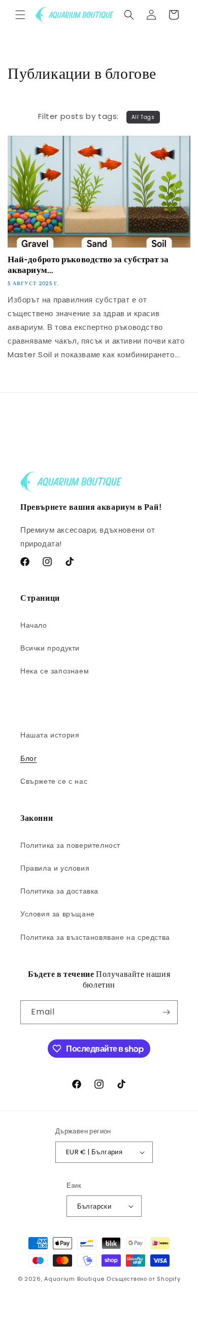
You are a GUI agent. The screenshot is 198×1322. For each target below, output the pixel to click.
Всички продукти (50, 648)
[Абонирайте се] (166, 1012)
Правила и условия (54, 868)
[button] (20, 15)
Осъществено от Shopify (143, 1279)
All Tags (143, 117)
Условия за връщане (57, 914)
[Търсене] (129, 15)
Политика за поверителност (70, 845)
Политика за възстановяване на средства (95, 937)
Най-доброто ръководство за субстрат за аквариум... (88, 264)
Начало (33, 625)
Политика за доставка (59, 891)
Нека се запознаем (54, 671)
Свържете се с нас (53, 781)
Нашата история (49, 735)
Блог (28, 758)
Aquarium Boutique (74, 1279)
